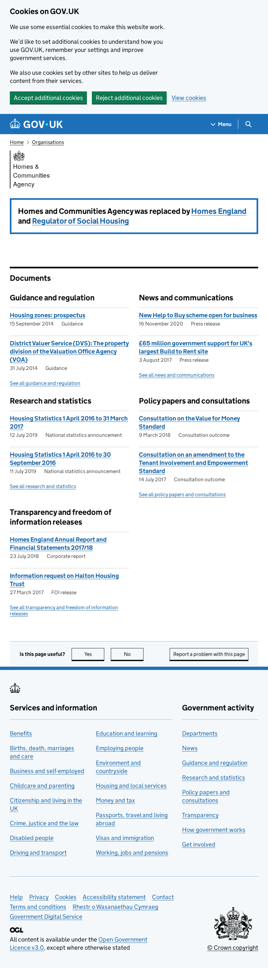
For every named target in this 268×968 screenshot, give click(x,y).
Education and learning (126, 733)
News (190, 748)
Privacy (39, 897)
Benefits (21, 733)
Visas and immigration (125, 838)
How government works (213, 829)
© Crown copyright (232, 947)
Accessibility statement (114, 897)
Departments (200, 733)
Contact (163, 897)
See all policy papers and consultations (182, 494)
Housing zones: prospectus (47, 315)
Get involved (198, 844)
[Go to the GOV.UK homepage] (36, 124)
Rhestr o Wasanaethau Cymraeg (115, 907)
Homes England (218, 211)
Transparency (200, 815)
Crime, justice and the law (44, 823)
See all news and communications (176, 375)
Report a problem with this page (209, 654)
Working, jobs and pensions (132, 852)
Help (16, 897)
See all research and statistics (43, 486)
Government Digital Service (46, 916)
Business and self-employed (47, 771)
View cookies (189, 98)
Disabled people (32, 838)
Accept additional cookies (48, 98)
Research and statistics (213, 777)
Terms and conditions (38, 907)
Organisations (48, 142)
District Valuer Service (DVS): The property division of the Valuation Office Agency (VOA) (69, 351)
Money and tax (115, 800)
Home (17, 142)
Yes (94, 654)
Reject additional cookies (129, 98)
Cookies (65, 897)
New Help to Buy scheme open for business (198, 315)
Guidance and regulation (214, 763)
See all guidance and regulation (45, 383)
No (133, 654)
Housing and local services (131, 785)
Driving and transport (38, 852)
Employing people (119, 748)
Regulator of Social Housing (80, 221)
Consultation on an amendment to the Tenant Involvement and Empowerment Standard (193, 463)
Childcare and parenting (42, 785)
